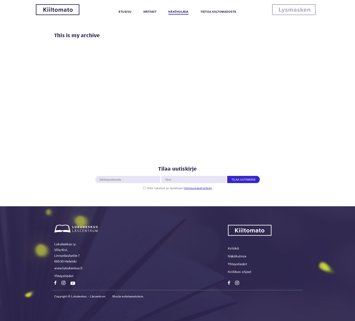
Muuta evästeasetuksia (127, 296)
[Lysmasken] (294, 13)
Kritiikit (150, 11)
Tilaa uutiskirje (244, 179)
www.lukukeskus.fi (68, 268)
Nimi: (168, 174)
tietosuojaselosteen (198, 188)
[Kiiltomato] (58, 13)
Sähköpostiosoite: (111, 174)
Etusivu (125, 11)
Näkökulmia (178, 11)
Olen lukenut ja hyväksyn (179, 188)
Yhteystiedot (63, 275)
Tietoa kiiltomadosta (218, 11)
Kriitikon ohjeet (239, 271)
